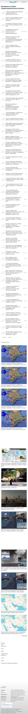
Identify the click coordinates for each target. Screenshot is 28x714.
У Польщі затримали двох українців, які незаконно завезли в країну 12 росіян (14, 301)
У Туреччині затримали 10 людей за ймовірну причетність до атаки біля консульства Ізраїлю (12, 288)
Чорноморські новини (18, 690)
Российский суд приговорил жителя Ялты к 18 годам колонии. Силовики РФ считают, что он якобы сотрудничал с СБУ (14, 92)
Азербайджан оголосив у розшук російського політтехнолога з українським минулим (12, 31)
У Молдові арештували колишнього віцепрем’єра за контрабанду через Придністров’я (12, 307)
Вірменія (25, 60)
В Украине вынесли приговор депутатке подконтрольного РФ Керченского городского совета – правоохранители (14, 232)
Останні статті (5, 342)
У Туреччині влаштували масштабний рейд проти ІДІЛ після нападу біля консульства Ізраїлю (13, 265)
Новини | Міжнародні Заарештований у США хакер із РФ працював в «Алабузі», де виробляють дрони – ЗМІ (15, 212)
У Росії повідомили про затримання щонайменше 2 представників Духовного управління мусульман (13, 192)
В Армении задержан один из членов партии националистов (13, 60)
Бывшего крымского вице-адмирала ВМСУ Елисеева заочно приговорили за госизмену (14, 138)
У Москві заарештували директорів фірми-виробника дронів (13, 46)
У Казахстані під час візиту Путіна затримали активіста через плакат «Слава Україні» (15, 179)
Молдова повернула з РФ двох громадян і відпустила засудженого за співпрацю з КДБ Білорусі (13, 225)
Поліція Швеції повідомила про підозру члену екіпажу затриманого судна (14, 333)
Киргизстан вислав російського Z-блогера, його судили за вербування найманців (14, 66)
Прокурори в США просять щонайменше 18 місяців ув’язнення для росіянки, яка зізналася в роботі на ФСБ (14, 131)
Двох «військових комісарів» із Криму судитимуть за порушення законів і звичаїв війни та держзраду (14, 272)
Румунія (25, 240)
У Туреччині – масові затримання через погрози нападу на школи (12, 253)
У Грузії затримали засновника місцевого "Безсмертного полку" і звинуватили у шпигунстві (14, 163)
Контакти (3, 700)
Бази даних (4, 694)
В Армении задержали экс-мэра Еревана (14, 157)
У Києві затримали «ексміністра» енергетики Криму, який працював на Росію (14, 114)
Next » (10, 337)
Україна (25, 24)
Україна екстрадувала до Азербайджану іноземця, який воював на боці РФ (13, 295)
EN (25, 2)
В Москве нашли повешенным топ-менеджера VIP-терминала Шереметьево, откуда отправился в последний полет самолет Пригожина (14, 73)
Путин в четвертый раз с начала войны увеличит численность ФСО (15, 119)
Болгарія (25, 219)
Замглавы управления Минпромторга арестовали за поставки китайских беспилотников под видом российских (13, 54)
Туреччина (25, 168)
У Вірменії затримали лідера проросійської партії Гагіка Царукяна (12, 86)
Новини (3, 690)
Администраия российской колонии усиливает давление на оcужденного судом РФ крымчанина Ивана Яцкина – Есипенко (14, 280)
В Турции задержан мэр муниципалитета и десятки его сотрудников (13, 169)
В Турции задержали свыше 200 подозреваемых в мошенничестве (13, 206)
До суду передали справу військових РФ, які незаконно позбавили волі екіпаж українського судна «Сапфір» (13, 320)
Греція (25, 99)
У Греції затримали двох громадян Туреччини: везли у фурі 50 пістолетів (14, 99)
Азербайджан (24, 31)
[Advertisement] (14, 439)
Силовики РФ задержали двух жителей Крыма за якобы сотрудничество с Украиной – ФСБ (13, 199)
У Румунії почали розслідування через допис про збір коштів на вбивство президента (14, 247)
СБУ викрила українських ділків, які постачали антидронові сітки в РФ (14, 25)
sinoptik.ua (15, 663)
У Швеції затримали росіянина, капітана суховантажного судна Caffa (14, 327)
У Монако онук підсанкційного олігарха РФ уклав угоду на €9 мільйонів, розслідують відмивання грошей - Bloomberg (14, 151)
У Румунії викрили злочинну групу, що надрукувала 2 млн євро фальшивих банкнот (13, 314)
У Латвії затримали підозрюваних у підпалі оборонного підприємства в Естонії (14, 13)
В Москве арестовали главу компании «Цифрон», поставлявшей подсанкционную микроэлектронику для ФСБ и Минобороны (14, 39)
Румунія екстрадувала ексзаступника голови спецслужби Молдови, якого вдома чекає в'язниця (13, 240)
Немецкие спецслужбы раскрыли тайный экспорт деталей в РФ (14, 174)
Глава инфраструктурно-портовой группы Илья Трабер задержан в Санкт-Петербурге (14, 124)
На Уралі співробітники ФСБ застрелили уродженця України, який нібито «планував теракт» (13, 80)
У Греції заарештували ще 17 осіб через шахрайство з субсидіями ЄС (14, 185)
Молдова (25, 225)
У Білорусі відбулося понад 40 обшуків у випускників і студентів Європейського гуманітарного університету (14, 144)
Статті (2, 692)
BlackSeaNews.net (14, 697)
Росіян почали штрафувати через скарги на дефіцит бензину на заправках (14, 19)
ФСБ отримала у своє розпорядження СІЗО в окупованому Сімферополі (12, 259)
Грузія (26, 162)
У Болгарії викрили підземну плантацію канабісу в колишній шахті (14, 219)
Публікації (24, 635)
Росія (26, 12)
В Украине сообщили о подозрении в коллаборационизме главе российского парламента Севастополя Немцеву (12, 106)
